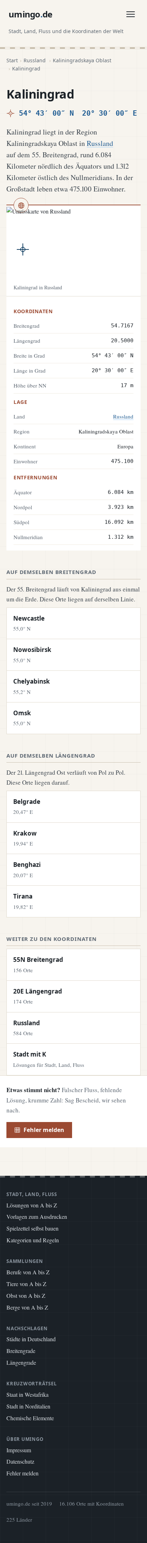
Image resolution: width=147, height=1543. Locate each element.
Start (12, 60)
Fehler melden (44, 1130)
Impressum (18, 1450)
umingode (30, 14)
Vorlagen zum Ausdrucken (36, 1216)
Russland (35, 60)
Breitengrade (20, 1350)
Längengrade (21, 1362)
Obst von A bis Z (25, 1295)
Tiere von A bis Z (26, 1283)
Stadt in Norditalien (28, 1406)
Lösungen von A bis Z (31, 1205)
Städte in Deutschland (31, 1339)
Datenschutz (20, 1461)
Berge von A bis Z (27, 1307)
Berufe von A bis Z (28, 1272)
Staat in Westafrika (27, 1394)
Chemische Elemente (30, 1418)
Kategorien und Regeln (32, 1240)
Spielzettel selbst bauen (32, 1228)
